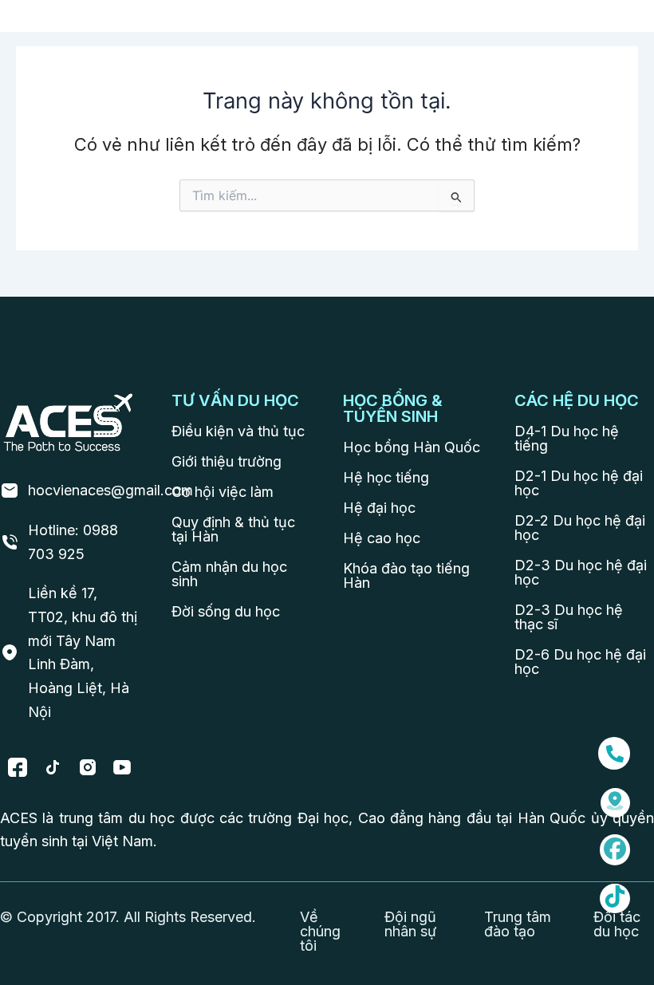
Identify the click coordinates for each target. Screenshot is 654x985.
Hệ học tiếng (386, 477)
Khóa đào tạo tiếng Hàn (406, 575)
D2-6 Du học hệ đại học (580, 661)
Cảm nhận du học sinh (229, 573)
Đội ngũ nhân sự (410, 924)
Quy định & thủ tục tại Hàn (233, 529)
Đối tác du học (616, 924)
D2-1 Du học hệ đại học (578, 482)
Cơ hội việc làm (222, 491)
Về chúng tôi (320, 931)
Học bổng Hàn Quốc (411, 447)
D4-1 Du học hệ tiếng (566, 438)
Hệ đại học (379, 507)
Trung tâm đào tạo (517, 924)
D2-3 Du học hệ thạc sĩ (568, 616)
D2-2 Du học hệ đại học (579, 527)
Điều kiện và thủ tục (238, 431)
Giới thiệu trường (226, 461)
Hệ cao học (381, 538)
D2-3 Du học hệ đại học (580, 572)
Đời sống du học (225, 611)
